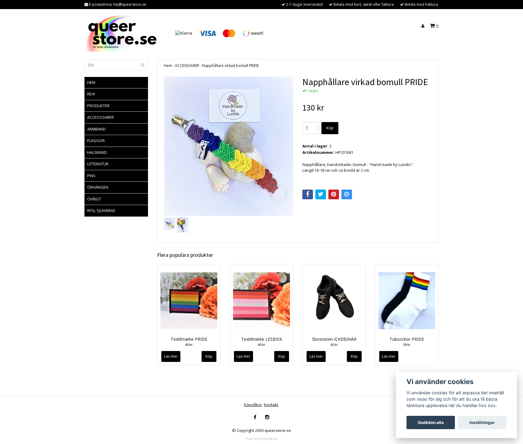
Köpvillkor (253, 404)
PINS (91, 175)
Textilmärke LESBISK (261, 339)
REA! (91, 94)
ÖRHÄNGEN (97, 187)
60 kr (334, 344)
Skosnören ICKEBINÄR (334, 339)
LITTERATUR (97, 164)
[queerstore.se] (122, 32)
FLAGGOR (96, 140)
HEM (91, 82)
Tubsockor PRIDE (407, 339)
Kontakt (271, 404)
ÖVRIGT (94, 199)
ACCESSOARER (100, 117)
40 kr (188, 344)
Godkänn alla (431, 422)
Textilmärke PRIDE (189, 339)
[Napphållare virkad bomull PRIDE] (228, 146)
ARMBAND (96, 129)
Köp (330, 128)
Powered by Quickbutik (261, 438)
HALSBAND (97, 152)
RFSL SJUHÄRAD (101, 210)
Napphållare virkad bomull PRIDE (230, 65)
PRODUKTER (98, 105)
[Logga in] (423, 26)
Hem (168, 65)
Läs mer (171, 356)
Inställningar (482, 422)
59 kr (406, 344)
